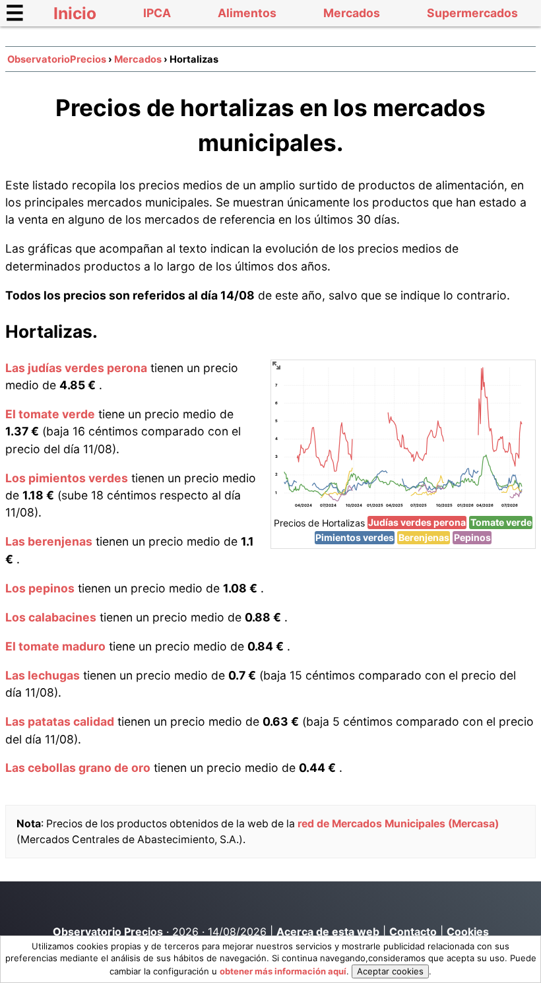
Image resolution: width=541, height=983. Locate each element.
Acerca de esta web (327, 931)
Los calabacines (50, 617)
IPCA (157, 13)
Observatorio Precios (108, 931)
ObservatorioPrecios (56, 59)
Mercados (351, 13)
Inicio (74, 13)
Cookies (468, 931)
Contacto (413, 931)
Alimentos (247, 13)
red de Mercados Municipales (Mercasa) (398, 823)
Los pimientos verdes (66, 478)
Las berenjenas (48, 541)
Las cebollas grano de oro (77, 768)
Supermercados (472, 13)
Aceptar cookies (390, 971)
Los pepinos (40, 588)
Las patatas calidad (59, 721)
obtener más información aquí (283, 971)
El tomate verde (50, 414)
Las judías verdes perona (76, 368)
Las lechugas (42, 675)
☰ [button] (14, 13)
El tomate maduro (55, 646)
